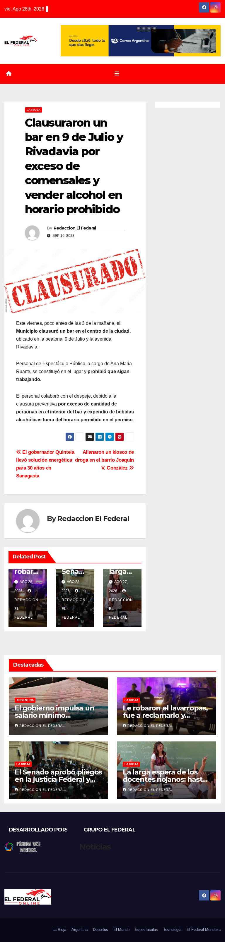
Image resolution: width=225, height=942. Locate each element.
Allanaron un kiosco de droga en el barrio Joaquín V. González (104, 460)
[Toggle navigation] (117, 74)
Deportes (100, 929)
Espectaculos (146, 929)
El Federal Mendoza (204, 929)
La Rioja (33, 109)
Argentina (25, 700)
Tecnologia (172, 929)
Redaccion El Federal (75, 228)
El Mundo (121, 929)
